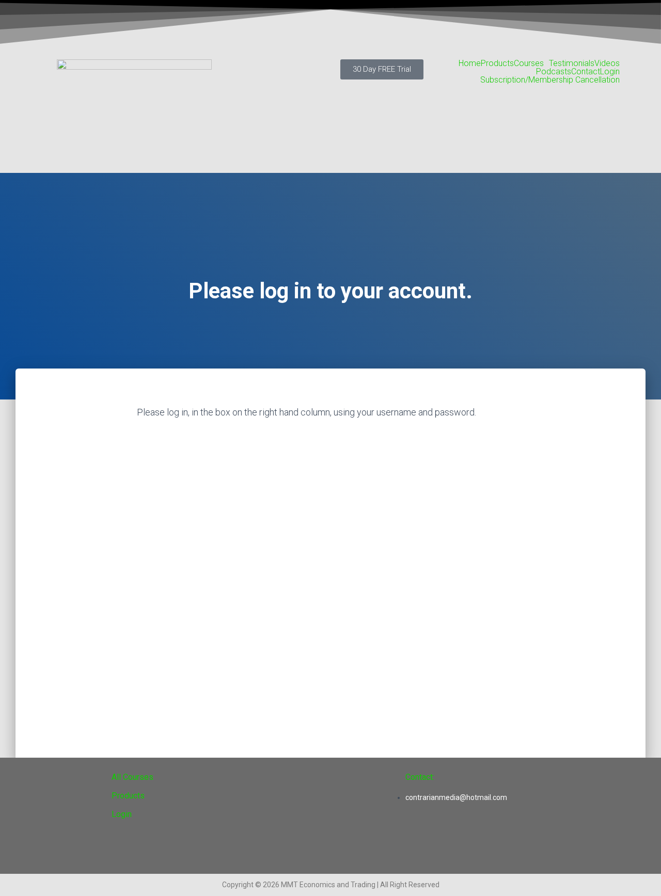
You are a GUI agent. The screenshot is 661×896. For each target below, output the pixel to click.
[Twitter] (418, 842)
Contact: (419, 777)
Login (610, 72)
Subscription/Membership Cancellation (550, 80)
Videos (607, 63)
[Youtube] (457, 842)
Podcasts (553, 72)
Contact (585, 72)
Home (470, 63)
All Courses (132, 777)
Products (497, 63)
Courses (529, 63)
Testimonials (571, 63)
